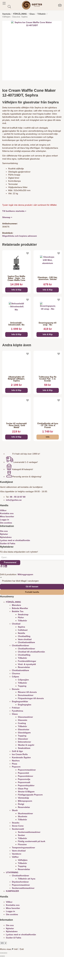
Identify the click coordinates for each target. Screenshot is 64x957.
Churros (16, 673)
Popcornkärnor (25, 776)
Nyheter (4, 534)
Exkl (22, 949)
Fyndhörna (17, 711)
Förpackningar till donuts (31, 698)
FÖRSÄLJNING (13, 602)
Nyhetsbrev (6, 537)
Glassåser (23, 739)
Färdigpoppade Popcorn (30, 794)
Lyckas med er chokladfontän (15, 540)
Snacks (15, 822)
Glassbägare (24, 732)
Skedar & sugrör (26, 745)
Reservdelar (24, 667)
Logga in (4, 519)
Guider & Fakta (7, 543)
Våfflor (15, 857)
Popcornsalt (24, 782)
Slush (15, 810)
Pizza (14, 764)
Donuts (15, 689)
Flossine (22, 844)
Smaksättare (24, 748)
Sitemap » (7, 217)
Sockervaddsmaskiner (29, 832)
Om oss (4, 531)
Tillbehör (22, 620)
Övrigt (21, 804)
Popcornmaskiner (27, 770)
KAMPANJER (12, 891)
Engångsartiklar (20, 701)
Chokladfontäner (20, 645)
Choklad (16, 624)
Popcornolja (24, 779)
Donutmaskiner (25, 695)
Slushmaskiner (25, 813)
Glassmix (22, 720)
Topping (22, 686)
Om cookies (6, 523)
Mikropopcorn (25, 801)
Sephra (21, 627)
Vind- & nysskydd (27, 664)
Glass (15, 714)
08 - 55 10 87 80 (17, 497)
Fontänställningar (27, 661)
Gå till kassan (32, 586)
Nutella (21, 633)
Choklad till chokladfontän (31, 652)
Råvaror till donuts (27, 692)
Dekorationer (24, 742)
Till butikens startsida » (14, 211)
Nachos (16, 760)
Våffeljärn (23, 860)
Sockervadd (18, 829)
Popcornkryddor (26, 785)
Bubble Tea (17, 611)
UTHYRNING (12, 872)
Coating (22, 723)
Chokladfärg (24, 636)
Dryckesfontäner (20, 882)
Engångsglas (24, 704)
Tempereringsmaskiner (23, 847)
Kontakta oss (7, 513)
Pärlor (21, 617)
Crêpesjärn (23, 680)
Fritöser (16, 708)
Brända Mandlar (20, 608)
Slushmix (22, 816)
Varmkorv (16, 854)
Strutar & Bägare (26, 791)
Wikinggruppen (25, 574)
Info (47, 437)
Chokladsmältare (26, 642)
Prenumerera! (10, 562)
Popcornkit (23, 773)
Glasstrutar (23, 729)
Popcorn (16, 766)
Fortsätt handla (32, 592)
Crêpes (15, 676)
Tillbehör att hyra (26, 878)
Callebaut (23, 630)
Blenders (16, 605)
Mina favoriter (7, 516)
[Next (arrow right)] (3, 956)
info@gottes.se (14, 500)
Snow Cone (18, 826)
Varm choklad (25, 639)
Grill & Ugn (17, 751)
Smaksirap (23, 614)
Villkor (3, 510)
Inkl (15, 949)
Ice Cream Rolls (20, 754)
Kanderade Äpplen (21, 757)
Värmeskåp (23, 798)
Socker (21, 835)
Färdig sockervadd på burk (31, 841)
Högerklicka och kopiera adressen (19, 236)
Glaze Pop (23, 788)
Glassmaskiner (25, 717)
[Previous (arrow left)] (1, 956)
